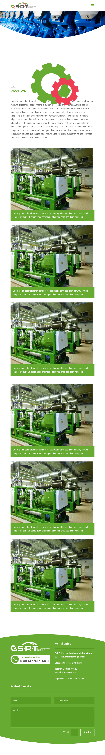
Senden (87, 732)
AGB (82, 678)
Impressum (60, 678)
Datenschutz (73, 678)
